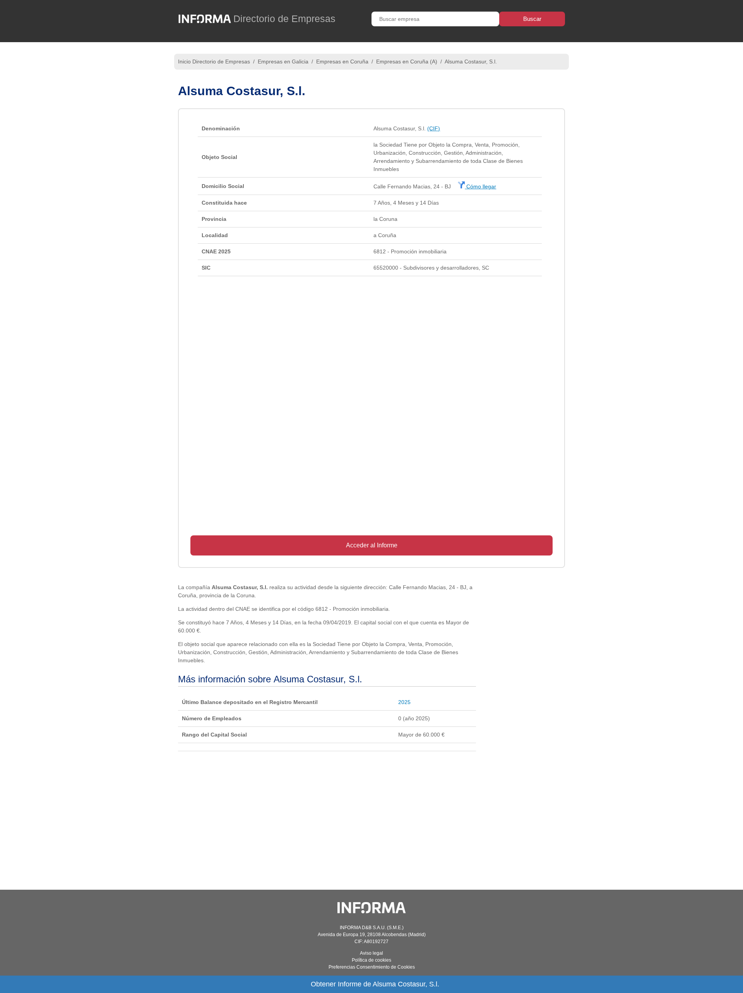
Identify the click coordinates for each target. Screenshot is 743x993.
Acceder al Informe (371, 545)
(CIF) (433, 128)
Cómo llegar (480, 186)
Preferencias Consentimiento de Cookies (372, 967)
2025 (404, 702)
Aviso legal (371, 953)
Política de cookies (371, 960)
